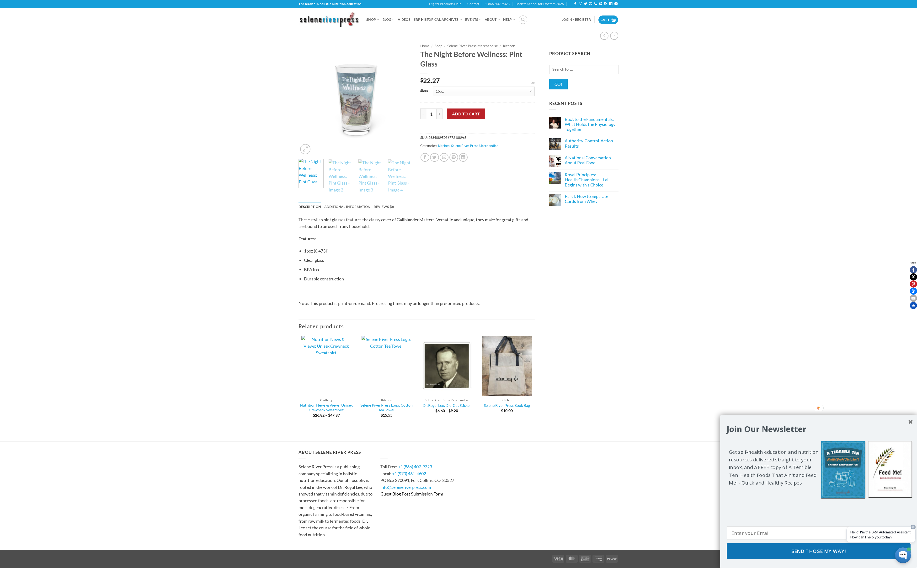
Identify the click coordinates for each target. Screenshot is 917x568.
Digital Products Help (445, 4)
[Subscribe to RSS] (605, 4)
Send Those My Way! (818, 551)
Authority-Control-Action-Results (589, 143)
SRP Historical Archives (436, 19)
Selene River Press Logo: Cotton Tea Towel (386, 407)
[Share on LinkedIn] (463, 157)
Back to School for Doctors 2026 (540, 4)
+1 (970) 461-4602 (409, 473)
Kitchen (509, 46)
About (490, 19)
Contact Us (394, 452)
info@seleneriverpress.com (405, 487)
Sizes (424, 90)
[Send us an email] (590, 4)
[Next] (404, 98)
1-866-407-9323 (497, 4)
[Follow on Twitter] (585, 4)
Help (507, 19)
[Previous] (307, 98)
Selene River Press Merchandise (472, 46)
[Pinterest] (913, 284)
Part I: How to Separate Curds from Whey (586, 199)
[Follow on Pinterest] (600, 4)
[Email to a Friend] (444, 157)
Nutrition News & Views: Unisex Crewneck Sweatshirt (326, 407)
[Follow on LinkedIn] (610, 4)
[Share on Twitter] (434, 157)
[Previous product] (614, 36)
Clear (531, 82)
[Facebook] (913, 269)
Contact (473, 4)
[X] (913, 276)
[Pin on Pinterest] (453, 157)
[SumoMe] (913, 305)
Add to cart (466, 113)
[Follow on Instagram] (580, 4)
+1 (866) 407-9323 (415, 466)
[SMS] (913, 291)
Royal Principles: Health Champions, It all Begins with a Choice (587, 179)
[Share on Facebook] (425, 157)
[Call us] (595, 4)
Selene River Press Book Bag (507, 405)
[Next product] (604, 36)
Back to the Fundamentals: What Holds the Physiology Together (590, 124)
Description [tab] (310, 207)
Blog (387, 19)
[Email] (913, 298)
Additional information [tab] (347, 207)
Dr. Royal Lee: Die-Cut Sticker (447, 405)
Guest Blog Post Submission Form (411, 493)
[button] (523, 19)
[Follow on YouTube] (616, 4)
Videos (404, 19)
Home (425, 46)
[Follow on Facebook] (575, 4)
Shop (371, 19)
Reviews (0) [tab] (384, 207)
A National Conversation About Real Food (588, 160)
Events (471, 19)
